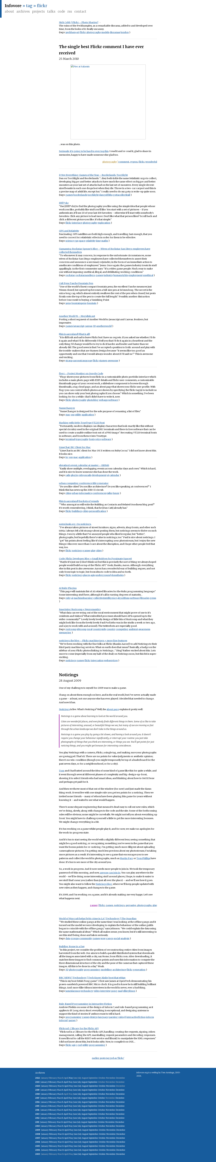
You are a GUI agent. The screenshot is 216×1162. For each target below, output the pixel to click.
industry (108, 275)
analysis (124, 938)
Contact (80, 11)
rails (67, 475)
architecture (119, 969)
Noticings (68, 674)
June (75, 1082)
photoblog (93, 400)
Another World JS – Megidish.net (77, 316)
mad (120, 991)
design (94, 1017)
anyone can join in (110, 872)
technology (87, 991)
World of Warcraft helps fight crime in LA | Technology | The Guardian (97, 918)
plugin (74, 475)
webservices (111, 660)
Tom (61, 770)
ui (108, 475)
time (98, 240)
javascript (78, 326)
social (117, 938)
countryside (99, 629)
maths (104, 240)
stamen (103, 360)
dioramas (115, 32)
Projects (38, 11)
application (88, 414)
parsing (113, 1017)
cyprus (134, 161)
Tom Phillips (143, 858)
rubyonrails (84, 475)
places (86, 575)
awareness (144, 629)
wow (103, 938)
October (102, 1086)
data (67, 938)
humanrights (120, 275)
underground (103, 575)
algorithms (123, 598)
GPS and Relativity (69, 230)
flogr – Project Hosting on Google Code (81, 373)
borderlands (80, 194)
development (99, 475)
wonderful (151, 161)
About (9, 11)
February (52, 1082)
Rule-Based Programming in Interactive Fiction (85, 1003)
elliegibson (129, 991)
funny (116, 493)
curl (79, 1045)
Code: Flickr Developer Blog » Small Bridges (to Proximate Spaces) (95, 558)
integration (97, 660)
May (71, 1078)
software (113, 400)
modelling (106, 969)
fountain (91, 303)
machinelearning (83, 598)
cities (68, 493)
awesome (113, 360)
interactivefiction (135, 1017)
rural (89, 629)
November (111, 1086)
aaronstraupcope (82, 360)
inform (150, 1017)
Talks (51, 11)
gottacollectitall (121, 194)
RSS (69, 11)
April (66, 1082)
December (120, 1090)
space (82, 240)
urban (75, 493)
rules (121, 1017)
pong (114, 991)
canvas (88, 326)
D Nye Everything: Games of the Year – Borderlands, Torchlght (93, 175)
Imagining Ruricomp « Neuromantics (80, 609)
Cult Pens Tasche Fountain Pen (76, 283)
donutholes (117, 575)
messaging (65, 632)
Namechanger (67, 408)
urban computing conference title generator (83, 483)
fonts (92, 439)
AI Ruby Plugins (68, 588)
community (85, 938)
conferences (99, 493)
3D (94, 326)
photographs (93, 32)
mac (67, 414)
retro (98, 439)
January (44, 1082)
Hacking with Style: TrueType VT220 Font (82, 422)
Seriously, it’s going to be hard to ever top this (83, 151)
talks (109, 493)
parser (72, 1020)
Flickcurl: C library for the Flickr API (79, 1028)
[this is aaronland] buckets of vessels (79, 501)
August (84, 1082)
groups (75, 938)
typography (81, 439)
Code (61, 11)
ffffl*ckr (64, 202)
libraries (144, 598)
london (125, 32)
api (73, 1045)
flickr (83, 32)
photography (109, 161)
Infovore (13, 5)
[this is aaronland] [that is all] (74, 334)
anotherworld (104, 326)
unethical (148, 275)
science (69, 240)
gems (153, 598)
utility (78, 414)
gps (76, 240)
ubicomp (81, 629)
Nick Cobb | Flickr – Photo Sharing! (78, 22)
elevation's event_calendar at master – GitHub (84, 465)
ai (72, 598)
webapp (103, 400)
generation (139, 969)
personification (97, 511)
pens (68, 303)
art (77, 32)
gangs (109, 938)
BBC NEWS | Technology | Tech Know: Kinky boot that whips (92, 977)
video (97, 991)
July (79, 1082)
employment (135, 275)
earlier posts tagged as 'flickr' (108, 1058)
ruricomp (70, 629)
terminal (70, 439)
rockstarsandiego (85, 275)
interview (105, 991)
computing (122, 629)
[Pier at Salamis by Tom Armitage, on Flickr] (108, 101)
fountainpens (78, 303)
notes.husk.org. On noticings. (75, 524)
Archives (23, 11)
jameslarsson (72, 991)
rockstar (70, 275)
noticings (77, 550)
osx (72, 414)
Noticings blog (104, 884)
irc (66, 457)
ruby (68, 598)
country (111, 629)
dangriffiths (106, 194)
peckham (70, 32)
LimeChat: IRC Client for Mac (75, 447)
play (93, 550)
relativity (90, 240)
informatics (85, 493)
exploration (104, 222)
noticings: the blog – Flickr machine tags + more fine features (93, 640)
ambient (133, 629)
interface (77, 222)
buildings (77, 511)
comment (123, 161)
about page (113, 709)
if (125, 1017)
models (105, 32)
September (93, 1082)
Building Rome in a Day (72, 946)
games (69, 194)
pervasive (131, 905)
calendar (114, 475)
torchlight (93, 194)
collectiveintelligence (105, 598)
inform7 (63, 1020)
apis (92, 575)
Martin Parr (126, 858)
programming (92, 969)
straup (69, 360)
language (103, 1017)
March (60, 1082)
